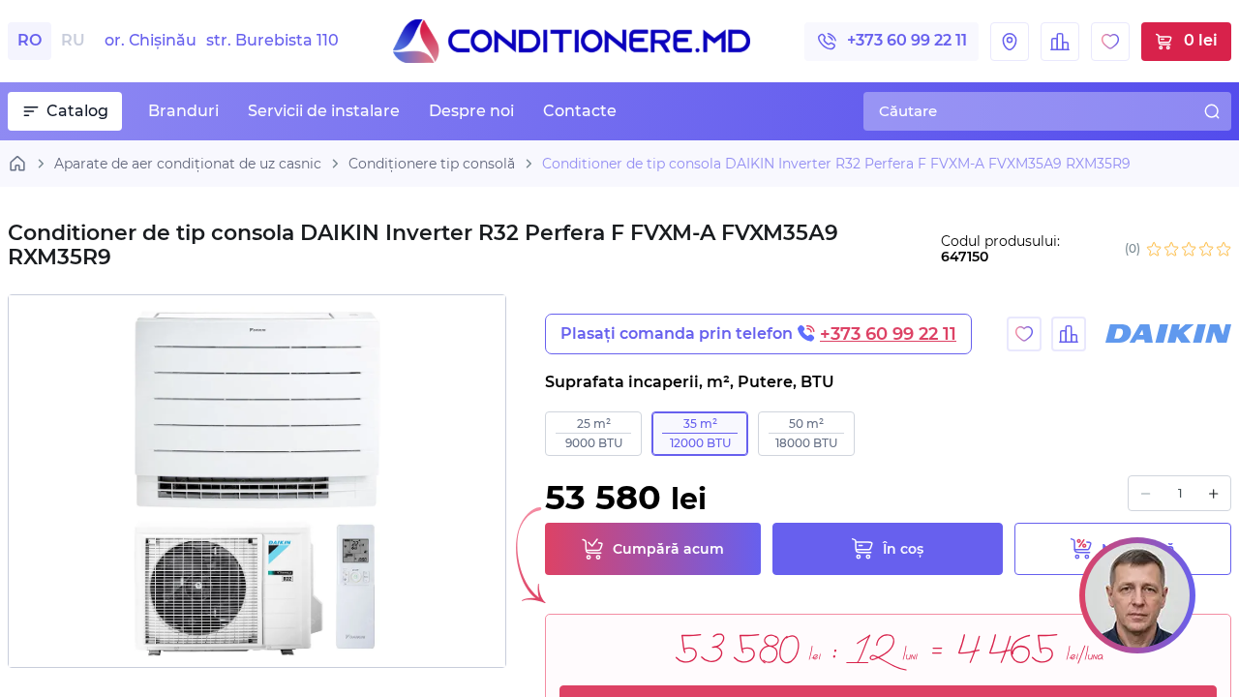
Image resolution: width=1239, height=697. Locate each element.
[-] (1146, 493)
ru (73, 40)
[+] (1213, 493)
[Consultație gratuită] (1137, 595)
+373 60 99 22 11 (907, 40)
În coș (903, 549)
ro (29, 40)
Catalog (77, 111)
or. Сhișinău (222, 40)
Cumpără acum (668, 549)
